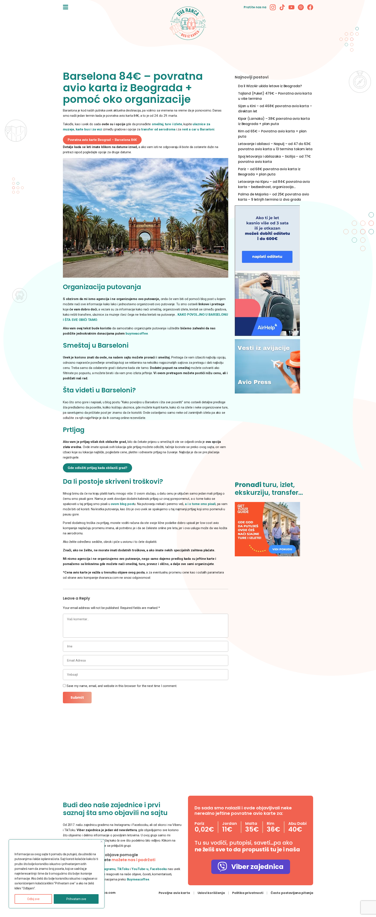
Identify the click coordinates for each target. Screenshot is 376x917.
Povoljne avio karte (174, 893)
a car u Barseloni (201, 129)
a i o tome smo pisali (200, 504)
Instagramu (107, 869)
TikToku (123, 869)
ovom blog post (122, 504)
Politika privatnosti (247, 893)
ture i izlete (173, 124)
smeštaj (157, 124)
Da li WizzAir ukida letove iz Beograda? (270, 86)
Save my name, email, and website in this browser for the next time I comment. (122, 686)
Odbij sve (33, 899)
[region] (56, 873)
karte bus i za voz (89, 129)
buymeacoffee (137, 333)
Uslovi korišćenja (211, 893)
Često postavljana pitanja (292, 893)
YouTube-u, (140, 869)
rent (185, 129)
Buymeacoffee (138, 879)
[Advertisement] (274, 439)
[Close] (101, 841)
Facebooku (159, 869)
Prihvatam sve (76, 899)
